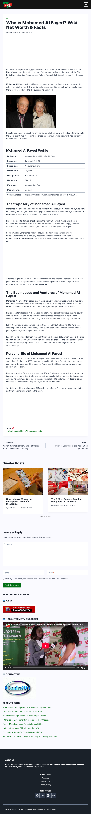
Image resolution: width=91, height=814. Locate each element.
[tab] (41, 516)
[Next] (84, 491)
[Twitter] (42, 795)
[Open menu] (86, 4)
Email (51, 573)
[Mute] (82, 668)
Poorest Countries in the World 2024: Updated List (71, 445)
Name (7, 573)
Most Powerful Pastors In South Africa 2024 (22, 711)
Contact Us (45, 781)
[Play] (5, 668)
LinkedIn (38, 431)
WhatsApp (30, 431)
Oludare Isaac (13, 32)
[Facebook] (37, 795)
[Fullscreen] (85, 668)
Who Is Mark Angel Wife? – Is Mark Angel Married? (25, 716)
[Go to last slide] (7, 491)
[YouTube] (53, 795)
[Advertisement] (45, 52)
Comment (9, 544)
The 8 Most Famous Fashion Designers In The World (66, 500)
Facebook (16, 431)
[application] (45, 646)
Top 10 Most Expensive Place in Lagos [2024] (23, 724)
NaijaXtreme (51, 809)
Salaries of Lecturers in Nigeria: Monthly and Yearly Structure (30, 736)
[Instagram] (48, 795)
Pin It (23, 431)
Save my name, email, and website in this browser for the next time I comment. (37, 579)
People (9, 19)
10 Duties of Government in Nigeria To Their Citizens (26, 720)
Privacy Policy (45, 785)
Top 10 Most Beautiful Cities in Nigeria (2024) (23, 732)
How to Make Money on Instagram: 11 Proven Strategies (19, 501)
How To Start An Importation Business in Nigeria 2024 (27, 707)
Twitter (9, 431)
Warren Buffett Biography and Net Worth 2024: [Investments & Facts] (21, 445)
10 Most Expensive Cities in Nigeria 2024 (21, 728)
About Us (45, 778)
